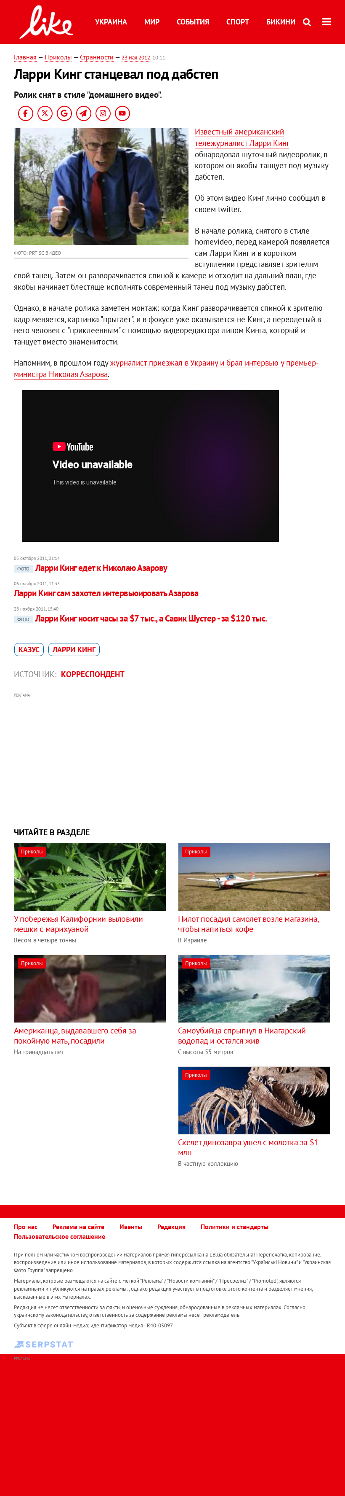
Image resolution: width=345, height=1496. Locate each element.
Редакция (171, 1226)
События (193, 22)
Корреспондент (93, 674)
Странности (97, 57)
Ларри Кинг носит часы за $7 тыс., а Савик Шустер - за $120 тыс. (142, 618)
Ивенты (130, 1226)
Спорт (237, 22)
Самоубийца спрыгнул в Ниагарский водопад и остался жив (242, 1035)
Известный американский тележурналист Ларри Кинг (242, 137)
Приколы (58, 57)
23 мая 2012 (136, 57)
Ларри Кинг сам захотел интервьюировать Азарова (106, 593)
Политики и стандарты (234, 1226)
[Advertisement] (172, 759)
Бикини (280, 22)
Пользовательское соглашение (59, 1236)
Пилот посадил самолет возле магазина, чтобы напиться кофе (248, 923)
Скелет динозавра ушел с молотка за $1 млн (248, 1147)
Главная (25, 57)
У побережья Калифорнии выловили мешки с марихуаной (78, 923)
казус (29, 649)
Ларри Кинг (74, 649)
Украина (111, 22)
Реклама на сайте (78, 1226)
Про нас (25, 1226)
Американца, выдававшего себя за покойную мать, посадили (75, 1035)
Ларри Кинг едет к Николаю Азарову (92, 567)
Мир (151, 22)
